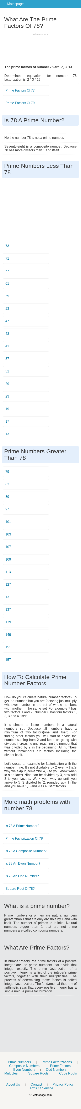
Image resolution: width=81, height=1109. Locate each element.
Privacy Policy (63, 1084)
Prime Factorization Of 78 (24, 838)
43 (7, 333)
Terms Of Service (40, 1088)
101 (8, 522)
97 (7, 509)
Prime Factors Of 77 (20, 90)
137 (8, 609)
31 (7, 371)
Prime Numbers (19, 1062)
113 (8, 572)
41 (7, 346)
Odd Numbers (56, 1069)
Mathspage (15, 4)
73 (7, 246)
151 (8, 647)
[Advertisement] (40, 46)
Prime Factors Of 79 (20, 103)
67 (7, 271)
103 (8, 534)
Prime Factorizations (57, 1062)
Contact (36, 1084)
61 (7, 283)
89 (7, 496)
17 (7, 421)
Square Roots (38, 1073)
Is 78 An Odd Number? (22, 876)
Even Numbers (24, 1069)
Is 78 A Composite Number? (26, 851)
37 (7, 359)
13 (7, 434)
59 (7, 296)
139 (8, 622)
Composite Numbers (24, 1066)
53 (7, 308)
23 (7, 396)
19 (7, 409)
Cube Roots (68, 1073)
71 (7, 258)
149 (8, 634)
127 (8, 584)
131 (8, 597)
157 (8, 660)
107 (8, 547)
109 (8, 559)
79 (7, 471)
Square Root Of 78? (20, 888)
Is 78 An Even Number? (22, 863)
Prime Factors (60, 1066)
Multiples (11, 1073)
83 (7, 484)
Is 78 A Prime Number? (22, 826)
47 (7, 321)
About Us (13, 1084)
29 (7, 384)
